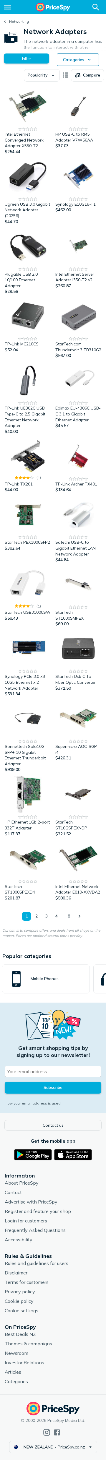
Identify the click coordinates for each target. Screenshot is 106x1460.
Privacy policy (20, 1292)
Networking (19, 21)
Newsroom (16, 1353)
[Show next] (79, 916)
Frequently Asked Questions (35, 1230)
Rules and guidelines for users (36, 1263)
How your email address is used (33, 1103)
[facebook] (57, 1432)
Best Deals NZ (20, 1334)
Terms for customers (27, 1282)
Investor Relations (24, 1362)
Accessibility (18, 1240)
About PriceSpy (22, 1183)
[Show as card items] (65, 75)
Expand (65, 45)
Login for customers (26, 1221)
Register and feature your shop (38, 1211)
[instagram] (47, 1432)
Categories (16, 1381)
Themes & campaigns (28, 1344)
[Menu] (7, 7)
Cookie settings (21, 1310)
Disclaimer (16, 1273)
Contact (13, 1192)
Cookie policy (19, 1301)
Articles (13, 1372)
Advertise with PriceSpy (31, 1202)
